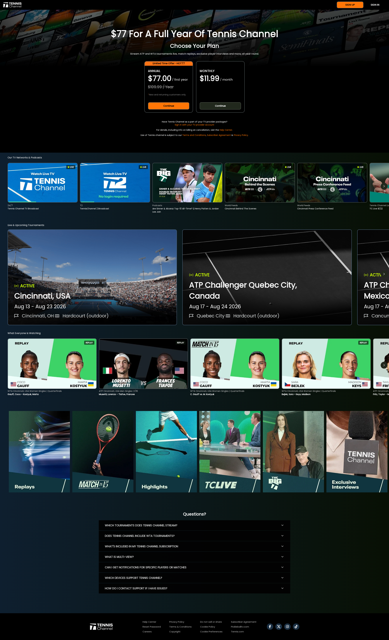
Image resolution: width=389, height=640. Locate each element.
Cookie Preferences (211, 631)
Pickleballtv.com (240, 626)
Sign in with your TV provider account (194, 124)
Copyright (175, 631)
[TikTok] (297, 626)
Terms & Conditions (180, 626)
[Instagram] (288, 626)
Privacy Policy (241, 135)
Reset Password (152, 626)
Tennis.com (237, 631)
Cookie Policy (207, 626)
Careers (147, 631)
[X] (279, 626)
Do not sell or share (211, 621)
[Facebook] (271, 626)
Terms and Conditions (194, 135)
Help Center (226, 129)
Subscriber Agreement (219, 135)
